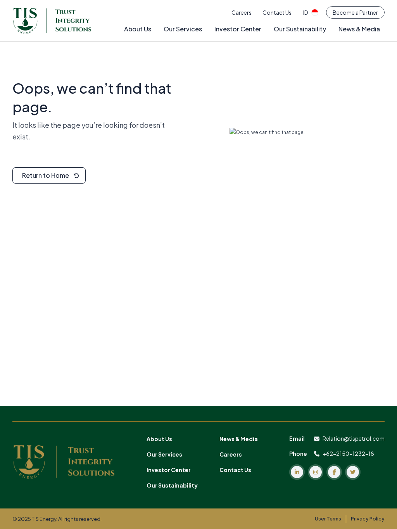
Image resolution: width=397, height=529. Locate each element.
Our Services (183, 29)
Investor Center (237, 29)
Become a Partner (355, 12)
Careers (241, 12)
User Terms (328, 518)
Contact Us (277, 12)
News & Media (359, 29)
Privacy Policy (368, 518)
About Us (137, 29)
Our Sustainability (300, 29)
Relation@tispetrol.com (354, 438)
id (305, 12)
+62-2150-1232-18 (348, 453)
